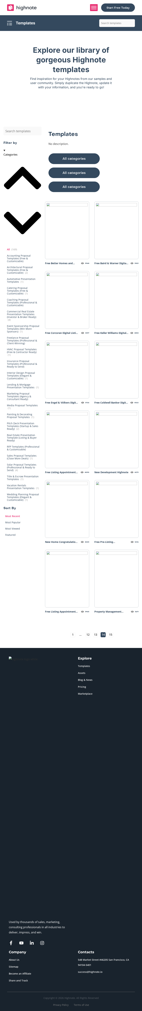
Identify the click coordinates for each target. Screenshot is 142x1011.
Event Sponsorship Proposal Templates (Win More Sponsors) (23, 328)
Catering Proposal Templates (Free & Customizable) (17, 290)
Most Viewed (12, 528)
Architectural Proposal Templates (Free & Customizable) (20, 270)
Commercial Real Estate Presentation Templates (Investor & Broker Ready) (21, 315)
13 (95, 635)
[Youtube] (21, 943)
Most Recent (12, 516)
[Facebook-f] (11, 943)
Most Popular (13, 522)
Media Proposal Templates (22, 407)
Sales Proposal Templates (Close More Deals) (22, 457)
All (12, 249)
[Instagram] (42, 943)
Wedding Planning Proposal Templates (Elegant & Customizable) (23, 497)
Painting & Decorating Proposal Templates (20, 416)
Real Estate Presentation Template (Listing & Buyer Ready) (22, 437)
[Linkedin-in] (32, 943)
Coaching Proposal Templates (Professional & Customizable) (22, 302)
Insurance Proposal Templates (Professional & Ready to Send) (22, 363)
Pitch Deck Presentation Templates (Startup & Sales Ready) (22, 426)
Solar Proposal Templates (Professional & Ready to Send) (21, 467)
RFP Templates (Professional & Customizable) (23, 448)
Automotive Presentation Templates (21, 280)
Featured (10, 534)
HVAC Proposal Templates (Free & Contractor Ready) (22, 352)
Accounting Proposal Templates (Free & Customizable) (19, 258)
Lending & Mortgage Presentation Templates (23, 386)
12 (88, 635)
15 (110, 635)
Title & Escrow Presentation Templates (23, 478)
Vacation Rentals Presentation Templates (23, 487)
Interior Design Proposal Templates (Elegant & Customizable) (21, 375)
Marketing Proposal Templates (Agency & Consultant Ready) (19, 396)
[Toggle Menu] (94, 7)
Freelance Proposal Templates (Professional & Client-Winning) (22, 340)
